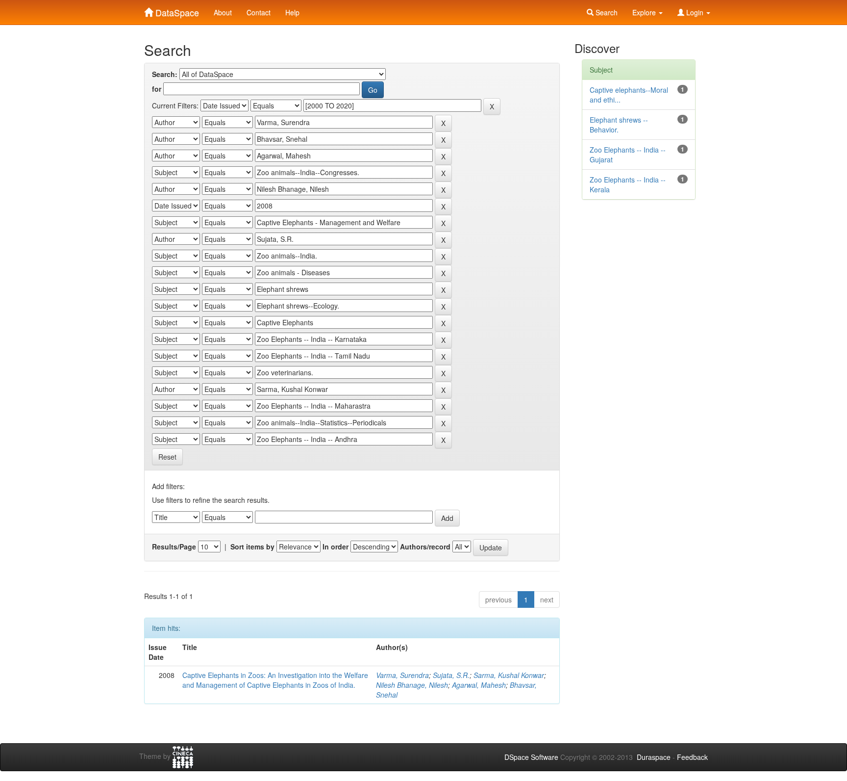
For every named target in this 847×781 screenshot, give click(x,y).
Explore (645, 12)
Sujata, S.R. (451, 675)
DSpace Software (531, 757)
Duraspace (654, 757)
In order (336, 546)
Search (606, 12)
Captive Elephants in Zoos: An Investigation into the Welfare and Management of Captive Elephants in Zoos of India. (275, 680)
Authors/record (425, 546)
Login (694, 12)
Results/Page (174, 546)
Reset (167, 457)
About (223, 12)
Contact (259, 12)
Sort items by (252, 546)
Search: (164, 74)
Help (292, 12)
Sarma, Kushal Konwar (508, 675)
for (156, 89)
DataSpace (176, 10)
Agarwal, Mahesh (479, 685)
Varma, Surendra (402, 675)
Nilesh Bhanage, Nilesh (412, 685)
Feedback (692, 757)
